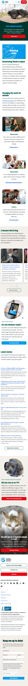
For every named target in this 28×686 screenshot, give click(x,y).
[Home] (6, 560)
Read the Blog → (14, 290)
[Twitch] (1, 583)
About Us (3, 592)
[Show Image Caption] (27, 18)
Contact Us (13, 570)
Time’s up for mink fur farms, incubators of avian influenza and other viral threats (11, 267)
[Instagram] (4, 583)
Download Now (14, 343)
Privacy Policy (4, 600)
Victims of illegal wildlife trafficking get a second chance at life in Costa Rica (13, 369)
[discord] (1, 586)
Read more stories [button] (13, 448)
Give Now (14, 36)
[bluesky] (14, 583)
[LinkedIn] (17, 583)
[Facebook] (11, 583)
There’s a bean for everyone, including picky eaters (12, 395)
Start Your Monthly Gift (14, 499)
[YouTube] (23, 583)
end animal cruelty (7, 101)
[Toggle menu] (19, 2)
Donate (24, 2)
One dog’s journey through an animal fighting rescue (12, 423)
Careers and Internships (14, 565)
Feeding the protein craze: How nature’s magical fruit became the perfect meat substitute (13, 383)
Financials (3, 598)
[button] (16, 286)
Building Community (6, 595)
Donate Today (14, 550)
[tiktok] (20, 583)
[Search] (16, 2)
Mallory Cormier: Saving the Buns (11, 435)
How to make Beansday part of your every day (14, 408)
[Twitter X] (8, 583)
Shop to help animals (6, 603)
